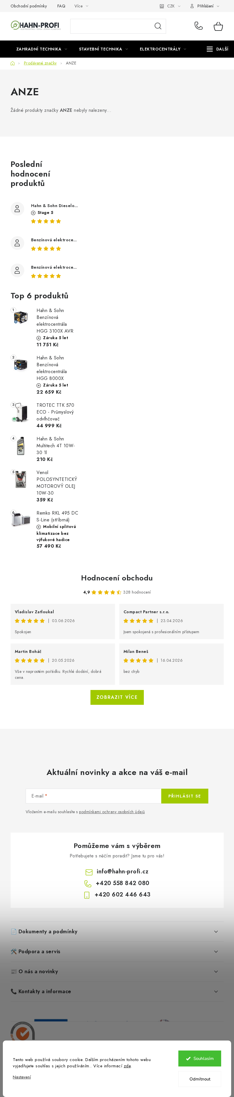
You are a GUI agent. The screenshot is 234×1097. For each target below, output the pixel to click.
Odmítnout (199, 1079)
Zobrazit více (117, 697)
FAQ (61, 6)
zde (127, 1066)
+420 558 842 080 (200, 26)
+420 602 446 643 (123, 894)
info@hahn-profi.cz (122, 871)
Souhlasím (203, 1058)
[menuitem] (42, 49)
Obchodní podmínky (29, 6)
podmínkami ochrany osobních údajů (112, 812)
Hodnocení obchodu (117, 577)
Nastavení (22, 1077)
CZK (171, 6)
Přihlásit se (184, 796)
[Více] (217, 49)
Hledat (158, 26)
